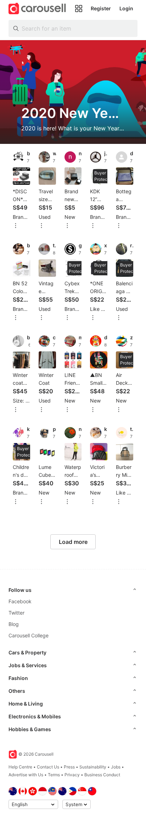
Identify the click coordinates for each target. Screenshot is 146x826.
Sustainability (92, 767)
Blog (14, 624)
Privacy (72, 774)
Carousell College (29, 635)
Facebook (20, 601)
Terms (54, 774)
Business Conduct (102, 774)
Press (69, 767)
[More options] (15, 226)
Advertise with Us (26, 774)
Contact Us (48, 767)
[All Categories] (78, 8)
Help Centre (20, 767)
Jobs (115, 767)
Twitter (16, 613)
